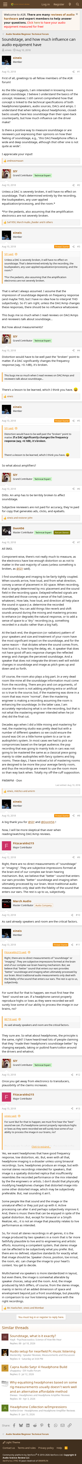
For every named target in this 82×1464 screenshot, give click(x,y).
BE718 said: (10, 1019)
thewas (14, 1395)
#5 (78, 420)
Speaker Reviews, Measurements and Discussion (49, 1355)
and (19, 517)
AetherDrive (16, 1410)
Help (59, 1448)
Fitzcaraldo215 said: (15, 952)
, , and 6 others (30, 222)
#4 (78, 350)
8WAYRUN (43, 1460)
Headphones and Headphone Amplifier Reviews (44, 1395)
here (37, 22)
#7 (78, 542)
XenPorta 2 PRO (10, 1460)
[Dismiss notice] (76, 15)
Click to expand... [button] (41, 1146)
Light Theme (12, 1442)
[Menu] (5, 4)
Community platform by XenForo (33, 1454)
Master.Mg (15, 1355)
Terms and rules (27, 1448)
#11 (78, 944)
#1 (78, 71)
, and (21, 791)
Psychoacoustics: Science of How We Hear (39, 1339)
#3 (78, 246)
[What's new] (70, 4)
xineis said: (10, 1116)
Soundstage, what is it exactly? (33, 1336)
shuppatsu (15, 1370)
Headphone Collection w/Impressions (38, 1407)
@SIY (19, 568)
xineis (8, 50)
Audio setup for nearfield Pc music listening (42, 1351)
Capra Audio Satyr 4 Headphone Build (38, 1367)
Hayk (12, 1339)
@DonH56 (48, 822)
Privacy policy (46, 1448)
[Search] (77, 4)
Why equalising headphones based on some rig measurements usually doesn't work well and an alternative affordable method (43, 1387)
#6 (78, 488)
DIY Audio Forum (32, 1370)
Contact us (9, 1448)
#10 (78, 915)
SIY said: (9, 254)
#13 (78, 1108)
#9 (78, 857)
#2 (78, 185)
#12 (78, 1074)
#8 (78, 815)
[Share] (73, 72)
